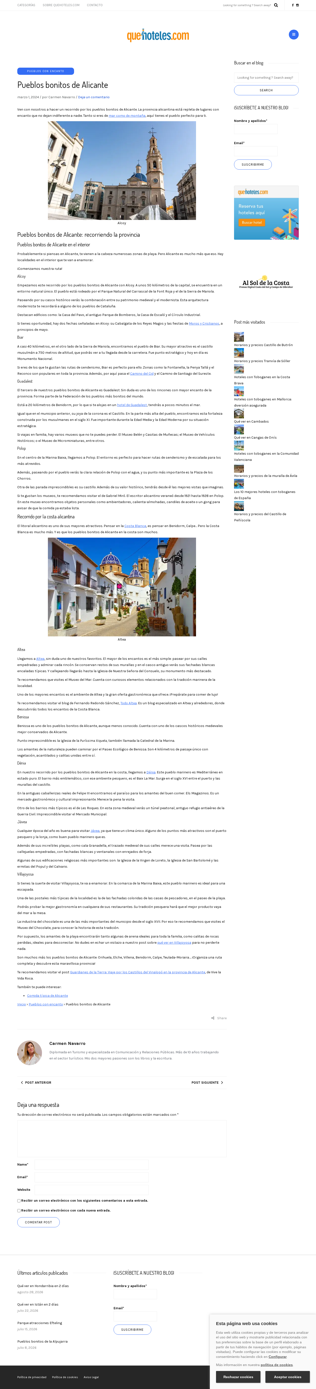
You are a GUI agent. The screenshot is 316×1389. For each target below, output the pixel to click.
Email (22, 1177)
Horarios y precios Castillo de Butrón (263, 345)
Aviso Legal (91, 1377)
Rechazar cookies (238, 1377)
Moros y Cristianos (204, 323)
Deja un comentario (94, 97)
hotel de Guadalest (132, 405)
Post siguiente (205, 1082)
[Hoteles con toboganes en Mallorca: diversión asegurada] (239, 391)
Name (22, 1164)
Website (23, 1190)
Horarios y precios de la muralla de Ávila (265, 476)
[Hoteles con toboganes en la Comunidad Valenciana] (239, 445)
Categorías (26, 5)
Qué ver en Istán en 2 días (38, 1304)
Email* (239, 143)
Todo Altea (128, 703)
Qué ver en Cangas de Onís (255, 437)
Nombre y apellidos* (250, 121)
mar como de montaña (127, 116)
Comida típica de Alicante (47, 996)
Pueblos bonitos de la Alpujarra (42, 1341)
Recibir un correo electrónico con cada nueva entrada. (66, 1210)
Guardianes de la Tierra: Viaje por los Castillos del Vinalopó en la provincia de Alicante (137, 972)
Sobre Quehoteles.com (61, 5)
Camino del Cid (142, 374)
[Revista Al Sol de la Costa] (266, 282)
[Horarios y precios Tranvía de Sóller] (239, 353)
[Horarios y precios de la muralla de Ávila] (239, 467)
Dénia (151, 772)
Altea (40, 659)
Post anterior (38, 1082)
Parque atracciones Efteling (39, 1323)
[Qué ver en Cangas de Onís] (239, 429)
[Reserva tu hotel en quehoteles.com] (266, 212)
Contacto (95, 5)
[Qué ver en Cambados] (239, 413)
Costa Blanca (135, 526)
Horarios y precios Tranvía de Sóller (262, 361)
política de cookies (277, 1365)
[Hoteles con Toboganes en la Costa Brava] (239, 369)
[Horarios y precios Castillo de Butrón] (239, 336)
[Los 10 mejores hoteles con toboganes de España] (239, 483)
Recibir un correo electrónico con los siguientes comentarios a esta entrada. (84, 1200)
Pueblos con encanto (45, 71)
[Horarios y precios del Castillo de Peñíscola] (239, 506)
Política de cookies (65, 1377)
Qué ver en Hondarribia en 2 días (43, 1286)
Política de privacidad (31, 1377)
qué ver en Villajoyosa (174, 942)
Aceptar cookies (287, 1377)
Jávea (95, 831)
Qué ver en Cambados (251, 421)
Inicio (21, 1004)
